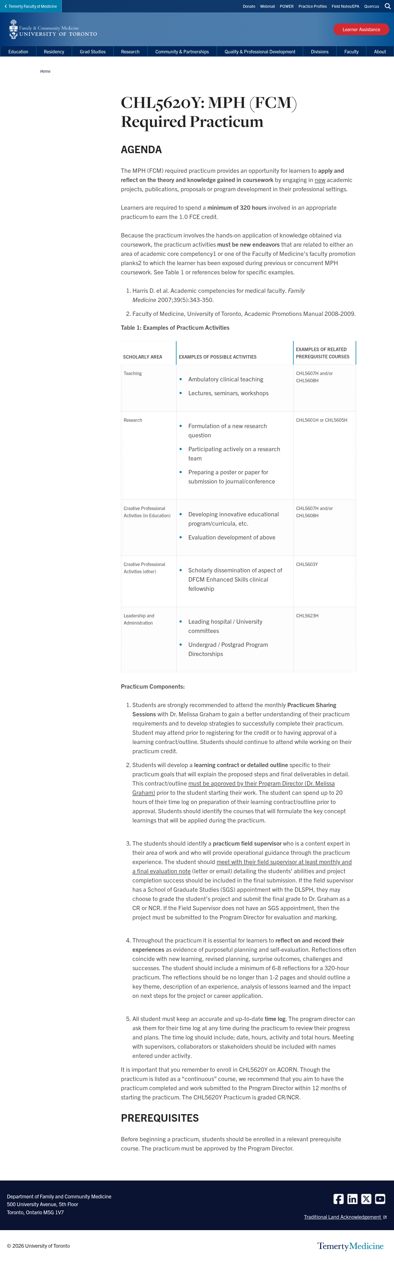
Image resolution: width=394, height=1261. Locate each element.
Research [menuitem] (130, 51)
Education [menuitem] (18, 51)
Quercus (371, 6)
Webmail (267, 6)
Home (45, 71)
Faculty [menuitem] (351, 51)
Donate (249, 6)
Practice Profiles (313, 6)
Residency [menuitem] (54, 51)
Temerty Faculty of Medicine (33, 6)
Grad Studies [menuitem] (93, 51)
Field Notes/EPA (345, 6)
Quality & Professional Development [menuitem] (260, 51)
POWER (287, 6)
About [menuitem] (380, 51)
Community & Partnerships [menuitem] (182, 51)
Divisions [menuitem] (320, 51)
